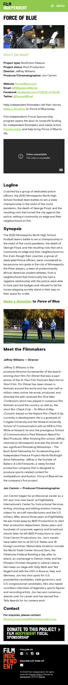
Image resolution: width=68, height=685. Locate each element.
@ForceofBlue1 (23, 96)
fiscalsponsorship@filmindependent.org (29, 619)
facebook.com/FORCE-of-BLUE (39, 92)
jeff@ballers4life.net (25, 88)
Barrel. (42, 677)
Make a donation (14, 109)
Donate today (12, 129)
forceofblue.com (26, 83)
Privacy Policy (36, 674)
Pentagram (25, 677)
